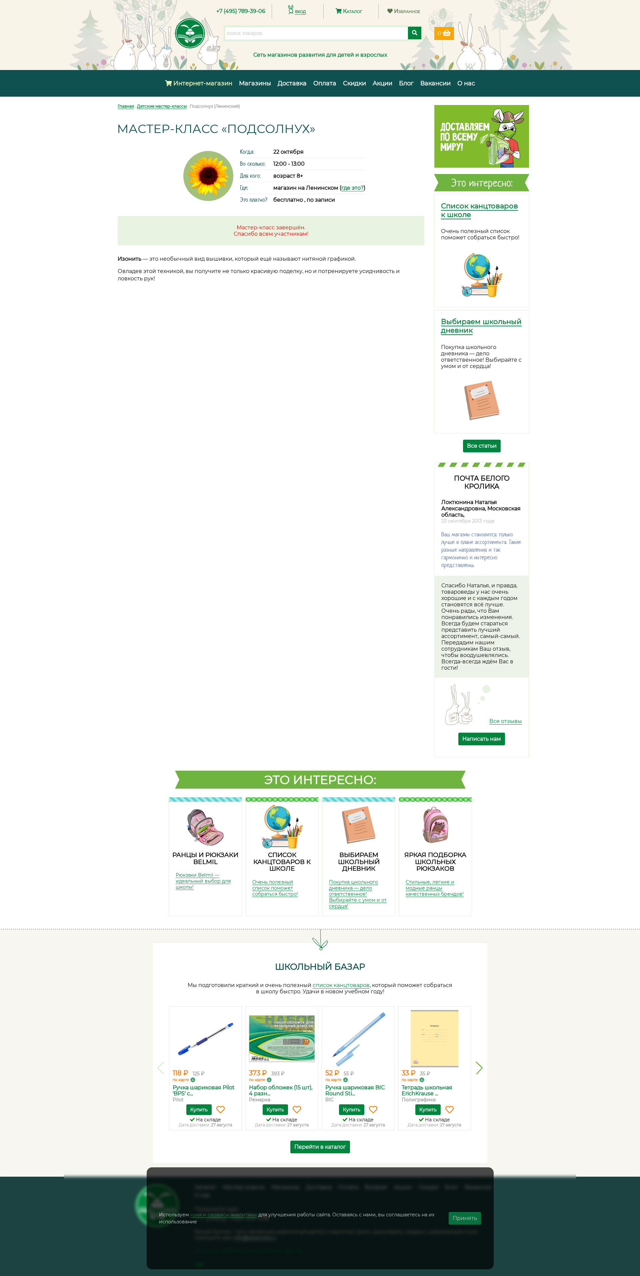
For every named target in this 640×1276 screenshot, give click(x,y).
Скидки (354, 83)
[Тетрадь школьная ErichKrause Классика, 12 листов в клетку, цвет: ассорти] (434, 1038)
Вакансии (435, 83)
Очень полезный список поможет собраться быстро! (275, 888)
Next (479, 1068)
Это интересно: (320, 779)
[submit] (414, 33)
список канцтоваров (341, 985)
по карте (181, 1079)
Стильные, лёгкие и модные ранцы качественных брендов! (435, 888)
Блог (406, 83)
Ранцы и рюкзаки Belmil (205, 858)
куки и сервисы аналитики (223, 1215)
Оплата (324, 83)
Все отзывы (505, 721)
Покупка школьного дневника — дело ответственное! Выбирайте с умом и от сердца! (358, 894)
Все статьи (482, 446)
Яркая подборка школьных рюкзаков (435, 861)
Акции (382, 83)
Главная (126, 106)
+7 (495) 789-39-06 (240, 11)
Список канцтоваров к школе (282, 861)
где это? (352, 188)
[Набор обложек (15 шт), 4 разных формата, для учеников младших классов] (282, 1038)
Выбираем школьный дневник (359, 861)
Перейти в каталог (320, 1147)
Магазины (255, 83)
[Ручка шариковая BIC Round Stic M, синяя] (358, 1038)
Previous (160, 1068)
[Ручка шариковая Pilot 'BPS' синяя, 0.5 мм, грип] (205, 1038)
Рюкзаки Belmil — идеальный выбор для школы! (203, 881)
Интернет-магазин (202, 83)
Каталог (352, 11)
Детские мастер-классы (162, 106)
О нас (466, 83)
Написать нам (481, 739)
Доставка (292, 83)
